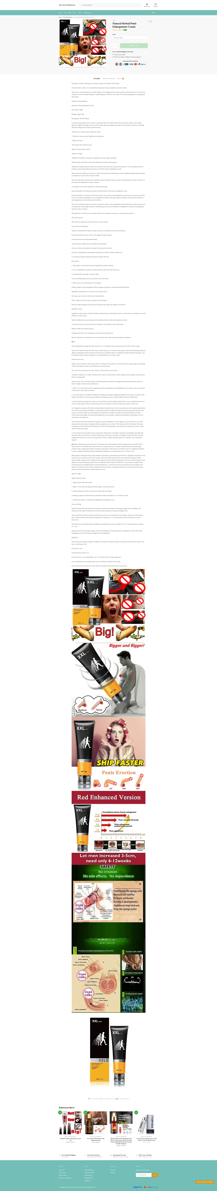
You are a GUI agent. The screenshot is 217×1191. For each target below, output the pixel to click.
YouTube (112, 1172)
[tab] (96, 77)
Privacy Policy (63, 1175)
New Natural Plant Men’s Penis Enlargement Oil (95, 1139)
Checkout (155, 6)
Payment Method (89, 1170)
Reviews (119, 78)
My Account (147, 6)
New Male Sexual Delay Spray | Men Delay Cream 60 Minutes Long (146, 1139)
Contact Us (88, 1180)
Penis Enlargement (67, 17)
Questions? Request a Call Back (205, 1182)
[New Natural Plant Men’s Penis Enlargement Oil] (95, 1122)
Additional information (108, 78)
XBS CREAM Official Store (67, 5)
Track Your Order (89, 1172)
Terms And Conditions (65, 1178)
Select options (70, 1149)
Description (96, 78)
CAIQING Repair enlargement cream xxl (70, 1139)
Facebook (112, 1170)
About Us (61, 1170)
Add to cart (134, 46)
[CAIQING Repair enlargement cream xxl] (70, 1122)
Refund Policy (88, 1175)
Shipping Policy (89, 1178)
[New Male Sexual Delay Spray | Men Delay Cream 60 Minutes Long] (146, 1122)
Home (60, 17)
